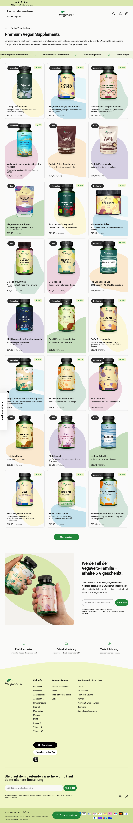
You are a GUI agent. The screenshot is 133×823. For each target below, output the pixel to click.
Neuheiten (37, 691)
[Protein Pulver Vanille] (108, 141)
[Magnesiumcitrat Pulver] (24, 201)
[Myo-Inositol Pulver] (108, 201)
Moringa (36, 715)
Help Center (83, 691)
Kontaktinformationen (12, 819)
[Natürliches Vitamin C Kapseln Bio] (108, 490)
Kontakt (81, 686)
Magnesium (38, 711)
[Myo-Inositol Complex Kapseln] (108, 83)
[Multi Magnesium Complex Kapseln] (24, 316)
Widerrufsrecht (25, 816)
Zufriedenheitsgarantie (87, 711)
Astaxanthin (38, 699)
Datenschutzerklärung (90, 611)
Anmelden (121, 602)
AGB (33, 816)
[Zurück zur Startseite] (6, 28)
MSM (35, 719)
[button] (3, 411)
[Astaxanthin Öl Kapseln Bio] (66, 201)
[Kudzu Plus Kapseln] (66, 490)
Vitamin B (37, 727)
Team (54, 691)
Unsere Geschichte (60, 686)
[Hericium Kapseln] (24, 433)
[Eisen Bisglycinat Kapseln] (24, 490)
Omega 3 (37, 723)
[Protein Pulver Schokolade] (66, 141)
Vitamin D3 (38, 731)
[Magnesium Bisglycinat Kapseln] (66, 83)
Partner (81, 699)
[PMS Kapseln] (66, 433)
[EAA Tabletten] (108, 375)
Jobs (54, 699)
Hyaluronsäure (39, 703)
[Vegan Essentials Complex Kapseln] (24, 375)
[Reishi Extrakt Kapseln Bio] (66, 316)
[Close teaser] (7, 392)
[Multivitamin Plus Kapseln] (66, 375)
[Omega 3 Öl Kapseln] (24, 83)
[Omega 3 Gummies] (24, 258)
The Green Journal (85, 695)
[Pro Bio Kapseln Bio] (108, 258)
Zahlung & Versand (42, 816)
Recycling (82, 707)
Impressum (24, 819)
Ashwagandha (39, 695)
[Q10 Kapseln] (66, 258)
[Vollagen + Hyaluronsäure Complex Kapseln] (24, 141)
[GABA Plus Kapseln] (108, 316)
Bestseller (37, 686)
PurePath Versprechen (61, 695)
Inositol (36, 707)
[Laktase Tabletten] (108, 433)
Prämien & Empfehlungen (88, 703)
